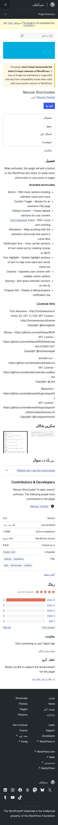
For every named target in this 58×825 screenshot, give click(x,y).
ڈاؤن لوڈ (49, 105)
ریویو (49, 125)
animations (19, 559)
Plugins (24, 709)
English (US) (9, 552)
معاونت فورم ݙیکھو (47, 650)
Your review (48, 627)
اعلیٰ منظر (49, 574)
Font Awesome (18, 220)
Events (24, 730)
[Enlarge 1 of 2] (50, 435)
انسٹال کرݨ (46, 133)
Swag (23, 741)
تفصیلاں (47, 117)
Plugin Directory (47, 14)
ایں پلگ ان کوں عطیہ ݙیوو (43, 678)
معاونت (48, 150)
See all (7, 627)
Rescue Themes (46, 97)
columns (28, 565)
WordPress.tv (46, 741)
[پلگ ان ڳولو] (22, 36)
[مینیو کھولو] (5, 4)
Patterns (23, 714)
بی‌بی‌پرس (48, 762)
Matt (50, 757)
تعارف (51, 698)
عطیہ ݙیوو (22, 735)
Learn (52, 724)
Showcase (22, 698)
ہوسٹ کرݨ (49, 709)
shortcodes (16, 565)
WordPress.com (44, 751)
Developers (48, 735)
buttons (7, 559)
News (51, 703)
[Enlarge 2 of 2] (23, 435)
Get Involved (20, 724)
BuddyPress (46, 768)
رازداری (51, 714)
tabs (6, 565)
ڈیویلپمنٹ (47, 142)
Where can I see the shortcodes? (36, 470)
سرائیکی (43, 782)
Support (50, 730)
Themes (23, 703)
